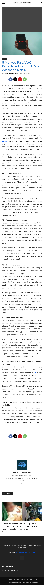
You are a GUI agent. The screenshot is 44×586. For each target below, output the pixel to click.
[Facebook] (10, 79)
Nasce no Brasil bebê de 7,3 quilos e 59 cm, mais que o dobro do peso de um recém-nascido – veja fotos (20, 526)
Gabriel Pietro (6, 531)
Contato (36, 579)
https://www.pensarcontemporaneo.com (22, 475)
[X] (15, 79)
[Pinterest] (20, 79)
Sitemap (29, 579)
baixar (4, 141)
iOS (35, 373)
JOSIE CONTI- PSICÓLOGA (10, 570)
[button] (3, 3)
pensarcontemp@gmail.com (25, 552)
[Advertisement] (22, 18)
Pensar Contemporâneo (11, 73)
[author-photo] (22, 470)
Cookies (23, 579)
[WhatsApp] (25, 79)
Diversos (5, 59)
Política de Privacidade (12, 579)
